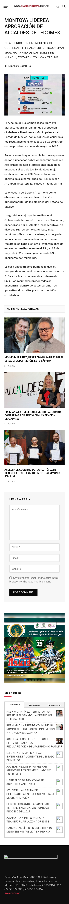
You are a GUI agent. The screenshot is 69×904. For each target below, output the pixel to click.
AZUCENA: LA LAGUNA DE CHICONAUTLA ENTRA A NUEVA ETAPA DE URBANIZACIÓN (30, 794)
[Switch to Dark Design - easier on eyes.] (58, 6)
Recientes (14, 704)
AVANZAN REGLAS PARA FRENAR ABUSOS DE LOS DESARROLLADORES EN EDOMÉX (28, 770)
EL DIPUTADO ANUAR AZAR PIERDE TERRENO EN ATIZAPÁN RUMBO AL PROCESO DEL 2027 (28, 808)
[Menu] (6, 6)
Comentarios (55, 705)
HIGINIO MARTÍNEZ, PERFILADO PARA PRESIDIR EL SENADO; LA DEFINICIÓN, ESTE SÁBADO (29, 715)
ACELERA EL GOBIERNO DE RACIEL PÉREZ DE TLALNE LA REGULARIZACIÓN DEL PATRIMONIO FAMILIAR (32, 473)
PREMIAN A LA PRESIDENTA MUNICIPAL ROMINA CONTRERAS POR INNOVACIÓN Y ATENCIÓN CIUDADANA (32, 415)
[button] (34, 648)
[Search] (63, 6)
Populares (34, 705)
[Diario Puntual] (33, 6)
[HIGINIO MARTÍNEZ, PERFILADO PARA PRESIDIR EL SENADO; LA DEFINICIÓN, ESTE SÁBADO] (34, 335)
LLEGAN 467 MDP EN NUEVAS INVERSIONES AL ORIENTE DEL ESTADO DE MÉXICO (30, 757)
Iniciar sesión (12, 892)
